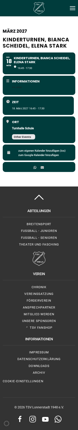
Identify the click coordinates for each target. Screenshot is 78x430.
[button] (72, 8)
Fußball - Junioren (39, 231)
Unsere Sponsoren (39, 321)
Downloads (39, 366)
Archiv (39, 372)
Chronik (39, 287)
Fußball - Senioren (39, 238)
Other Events (22, 137)
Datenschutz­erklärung (39, 359)
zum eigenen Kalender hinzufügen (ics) (41, 150)
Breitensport (39, 224)
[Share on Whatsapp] (35, 167)
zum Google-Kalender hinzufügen (38, 155)
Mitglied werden (39, 314)
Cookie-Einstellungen (23, 381)
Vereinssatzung (39, 294)
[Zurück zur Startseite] (39, 8)
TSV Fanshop (41, 327)
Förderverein (39, 300)
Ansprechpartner (39, 307)
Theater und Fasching (39, 244)
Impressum (39, 352)
